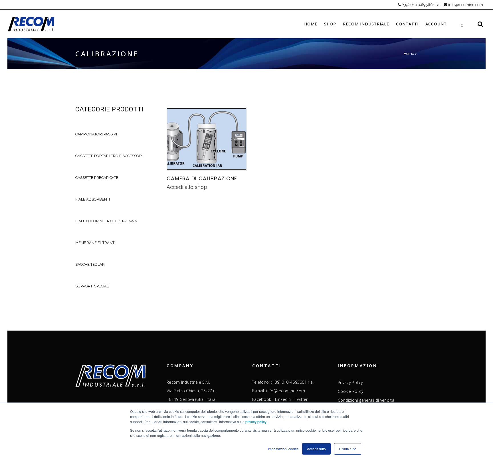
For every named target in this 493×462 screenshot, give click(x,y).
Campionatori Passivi (96, 134)
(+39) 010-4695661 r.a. (420, 5)
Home (409, 53)
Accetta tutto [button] (316, 448)
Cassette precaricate (96, 177)
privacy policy (255, 421)
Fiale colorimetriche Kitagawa (106, 221)
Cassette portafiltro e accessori (109, 156)
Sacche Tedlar (90, 264)
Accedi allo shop (187, 187)
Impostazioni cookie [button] (283, 448)
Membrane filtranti (95, 243)
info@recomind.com (465, 5)
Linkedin (283, 399)
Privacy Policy (350, 383)
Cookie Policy (350, 391)
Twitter (301, 399)
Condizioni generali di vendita (366, 400)
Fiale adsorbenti (92, 199)
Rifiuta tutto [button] (347, 448)
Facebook (261, 399)
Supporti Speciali (92, 286)
